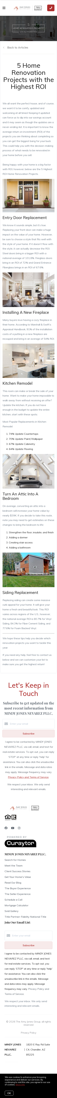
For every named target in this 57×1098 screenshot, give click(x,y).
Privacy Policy (28, 1032)
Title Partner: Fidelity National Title (25, 916)
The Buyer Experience (18, 888)
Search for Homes (15, 859)
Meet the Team (13, 865)
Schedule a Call (13, 899)
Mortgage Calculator (16, 905)
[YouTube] (12, 828)
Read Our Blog (13, 882)
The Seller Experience (18, 894)
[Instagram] (19, 828)
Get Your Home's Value (18, 876)
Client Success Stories (17, 871)
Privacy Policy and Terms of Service (28, 777)
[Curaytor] (20, 846)
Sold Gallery (12, 911)
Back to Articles (17, 47)
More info (20, 1084)
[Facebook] (6, 828)
